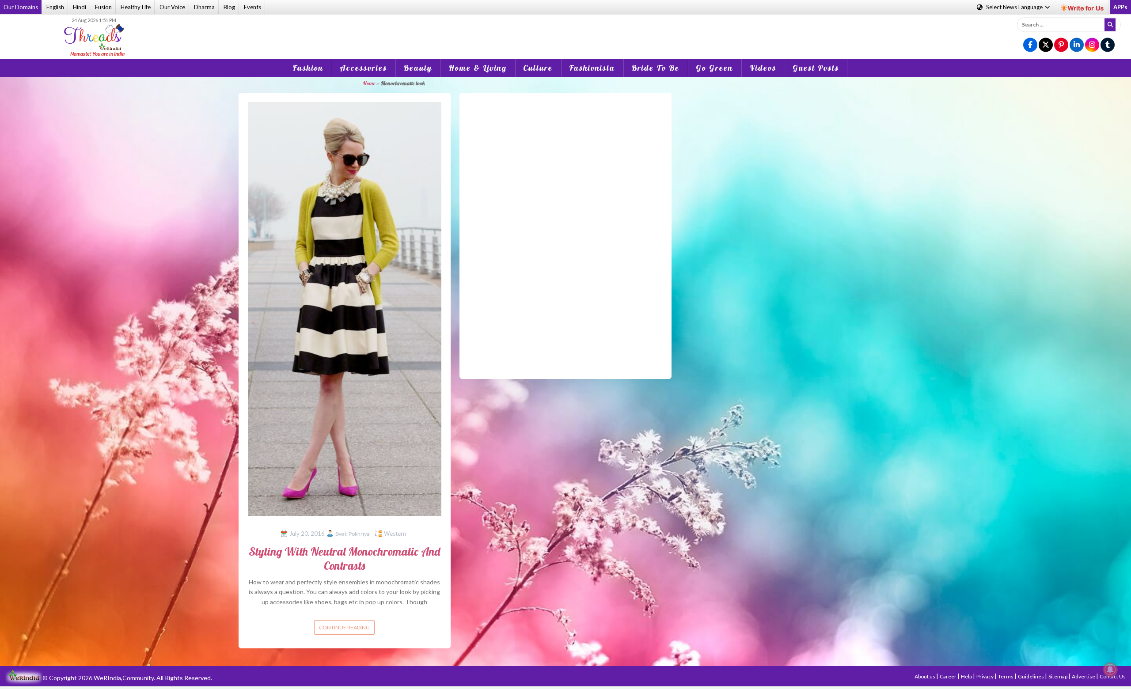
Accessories (363, 68)
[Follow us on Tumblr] (1108, 45)
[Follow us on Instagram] (1092, 45)
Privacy (985, 676)
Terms (1006, 676)
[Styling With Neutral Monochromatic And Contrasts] (344, 308)
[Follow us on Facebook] (1030, 45)
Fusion (103, 7)
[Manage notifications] (1110, 669)
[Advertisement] (565, 30)
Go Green (714, 68)
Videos (762, 68)
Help (967, 676)
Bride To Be (655, 68)
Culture (538, 68)
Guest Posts (816, 68)
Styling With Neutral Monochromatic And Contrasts (344, 558)
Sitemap (1058, 676)
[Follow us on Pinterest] (1061, 45)
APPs (1120, 7)
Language (1015, 7)
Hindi (79, 7)
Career (948, 676)
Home (369, 83)
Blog (229, 7)
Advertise (1084, 676)
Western (395, 533)
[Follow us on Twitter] (1046, 45)
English (55, 7)
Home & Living (477, 68)
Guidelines (1031, 676)
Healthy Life (136, 7)
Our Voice (172, 7)
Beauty (417, 68)
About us (925, 676)
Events (252, 7)
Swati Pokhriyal (353, 533)
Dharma (204, 7)
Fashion (307, 68)
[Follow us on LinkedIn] (1077, 45)
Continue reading (344, 627)
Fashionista (592, 68)
